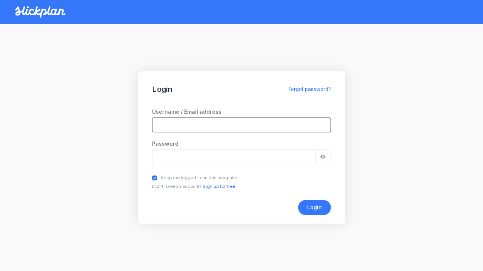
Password (165, 143)
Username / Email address (187, 111)
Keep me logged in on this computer (199, 177)
